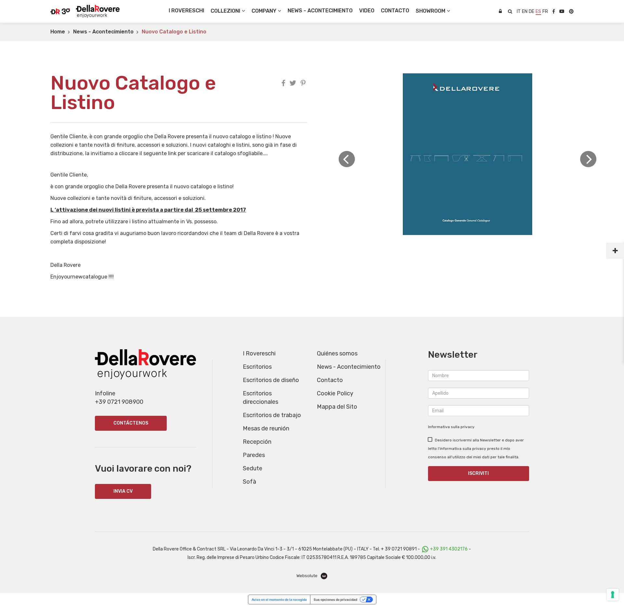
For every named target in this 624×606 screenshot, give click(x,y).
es (538, 11)
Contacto (330, 380)
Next (588, 159)
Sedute (252, 468)
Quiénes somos (337, 353)
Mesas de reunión (266, 428)
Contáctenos (130, 423)
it (519, 11)
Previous (347, 159)
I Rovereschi (186, 10)
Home (57, 32)
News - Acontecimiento (103, 32)
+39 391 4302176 (449, 549)
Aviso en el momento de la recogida (279, 599)
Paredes (254, 455)
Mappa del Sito (337, 406)
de (531, 11)
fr (545, 11)
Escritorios (257, 366)
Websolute (307, 575)
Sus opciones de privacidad (335, 599)
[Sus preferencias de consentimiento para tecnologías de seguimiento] (612, 594)
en (524, 11)
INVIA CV (123, 491)
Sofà (249, 481)
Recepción (257, 441)
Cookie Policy (335, 393)
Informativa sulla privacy (451, 427)
